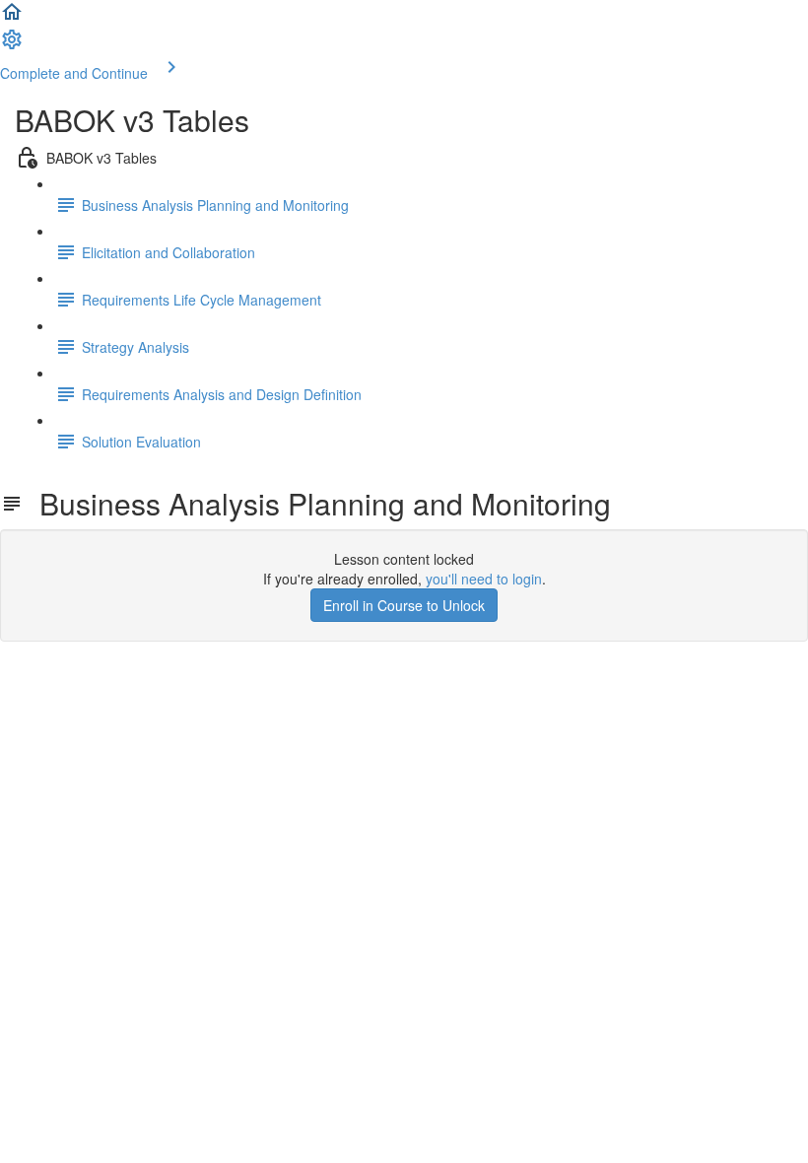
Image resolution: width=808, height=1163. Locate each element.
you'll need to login (484, 578)
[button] (12, 18)
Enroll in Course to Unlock (404, 605)
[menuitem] (12, 45)
